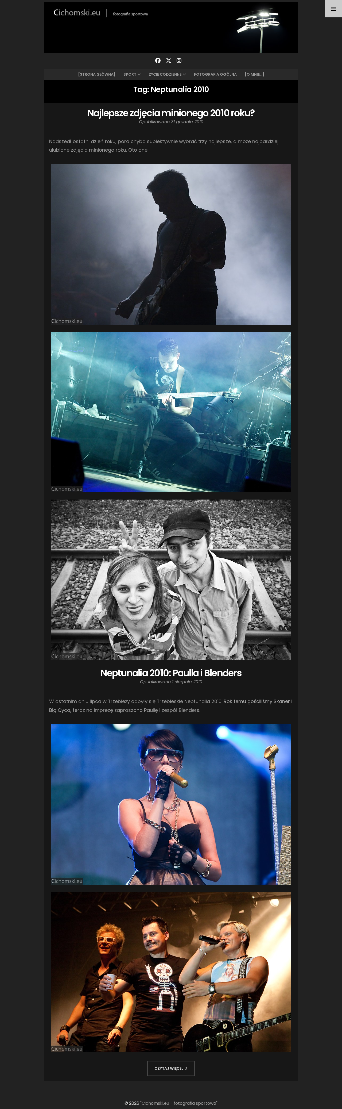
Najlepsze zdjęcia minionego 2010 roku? (171, 113)
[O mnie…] (254, 74)
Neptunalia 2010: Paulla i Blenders (171, 673)
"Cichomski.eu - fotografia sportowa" (178, 1103)
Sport (129, 74)
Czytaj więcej (169, 1068)
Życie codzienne (165, 74)
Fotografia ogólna (215, 74)
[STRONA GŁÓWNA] (96, 74)
